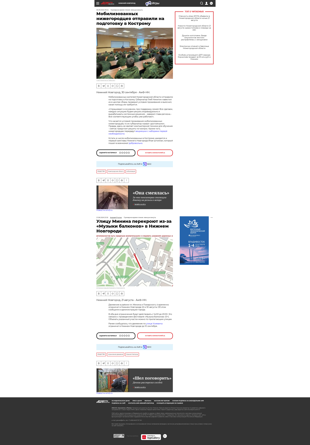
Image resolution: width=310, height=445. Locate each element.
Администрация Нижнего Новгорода (110, 288)
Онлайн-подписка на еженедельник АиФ (188, 401)
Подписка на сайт (118, 403)
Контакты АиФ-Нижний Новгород (141, 403)
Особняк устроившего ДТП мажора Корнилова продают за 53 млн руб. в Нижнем (194, 57)
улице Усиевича (154, 323)
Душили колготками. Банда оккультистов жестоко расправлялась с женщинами (194, 38)
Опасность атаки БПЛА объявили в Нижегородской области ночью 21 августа (194, 18)
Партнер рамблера (132, 436)
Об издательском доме (121, 401)
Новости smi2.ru (104, 210)
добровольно (135, 143)
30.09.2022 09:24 (102, 10)
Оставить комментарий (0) (155, 153)
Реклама (148, 401)
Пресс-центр (137, 401)
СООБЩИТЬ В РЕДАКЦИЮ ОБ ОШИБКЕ (170, 403)
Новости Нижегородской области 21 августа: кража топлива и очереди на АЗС (194, 28)
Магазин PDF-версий (162, 401)
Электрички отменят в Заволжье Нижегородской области (194, 47)
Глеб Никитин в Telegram (105, 80)
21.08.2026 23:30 (102, 217)
